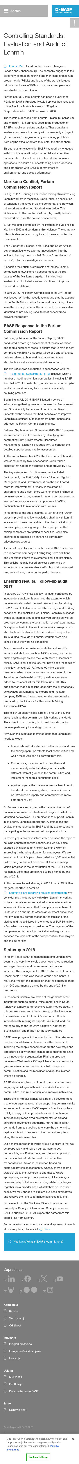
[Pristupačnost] (74, 23)
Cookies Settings (38, 1456)
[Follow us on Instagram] (48, 1292)
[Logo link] (63, 11)
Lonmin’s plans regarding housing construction (38, 892)
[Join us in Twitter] (42, 1281)
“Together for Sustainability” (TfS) (29, 373)
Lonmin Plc (16, 66)
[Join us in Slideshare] (9, 1292)
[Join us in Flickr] (28, 1292)
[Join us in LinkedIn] (9, 1281)
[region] (39, 1448)
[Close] (73, 1439)
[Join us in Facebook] (25, 1281)
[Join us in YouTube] (58, 1281)
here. (48, 1229)
